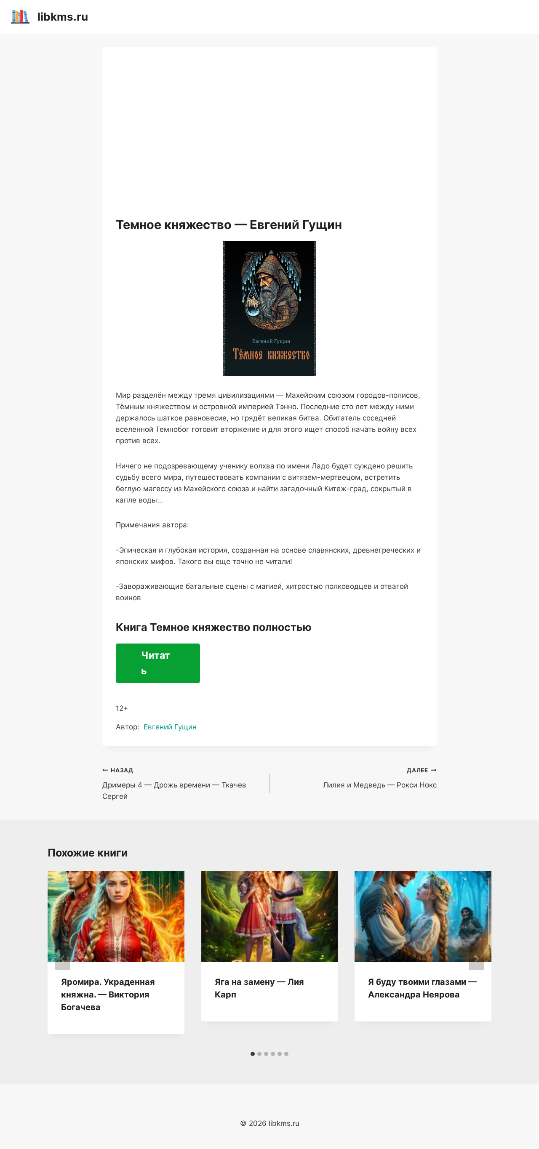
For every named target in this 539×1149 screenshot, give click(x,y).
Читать (155, 663)
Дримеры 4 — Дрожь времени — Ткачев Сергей (174, 784)
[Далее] (476, 958)
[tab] (253, 1054)
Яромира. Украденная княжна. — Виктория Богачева (108, 994)
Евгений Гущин (170, 727)
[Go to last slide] (62, 958)
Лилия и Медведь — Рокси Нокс (380, 778)
